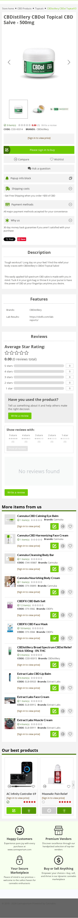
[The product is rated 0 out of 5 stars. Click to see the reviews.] (24, 125)
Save (23, 239)
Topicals (39, 8)
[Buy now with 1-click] (29, 810)
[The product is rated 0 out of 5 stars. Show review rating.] (37, 520)
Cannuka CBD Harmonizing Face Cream (42, 535)
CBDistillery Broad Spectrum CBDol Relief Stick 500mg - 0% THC (44, 648)
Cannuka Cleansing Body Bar (35, 555)
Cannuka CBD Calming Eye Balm (37, 515)
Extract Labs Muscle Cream (34, 720)
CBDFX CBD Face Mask (32, 624)
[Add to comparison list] (62, 526)
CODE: (7, 129)
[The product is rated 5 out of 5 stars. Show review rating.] (29, 802)
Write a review (49, 125)
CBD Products (25, 8)
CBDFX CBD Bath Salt (31, 601)
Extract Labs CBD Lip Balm (34, 673)
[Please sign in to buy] (14, 810)
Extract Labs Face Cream (33, 696)
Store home (8, 8)
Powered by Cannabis (44, 903)
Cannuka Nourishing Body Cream (38, 578)
